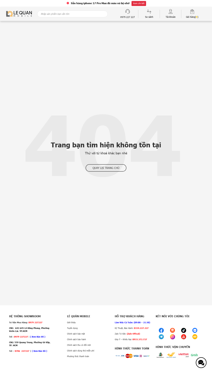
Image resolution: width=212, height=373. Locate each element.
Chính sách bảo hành (76, 339)
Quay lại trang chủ (106, 167)
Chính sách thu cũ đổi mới (79, 345)
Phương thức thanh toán (78, 356)
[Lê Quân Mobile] (19, 13)
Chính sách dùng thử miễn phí (80, 350)
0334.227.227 (141, 328)
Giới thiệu (71, 322)
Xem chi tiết (138, 3)
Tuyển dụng (72, 328)
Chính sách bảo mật (76, 334)
